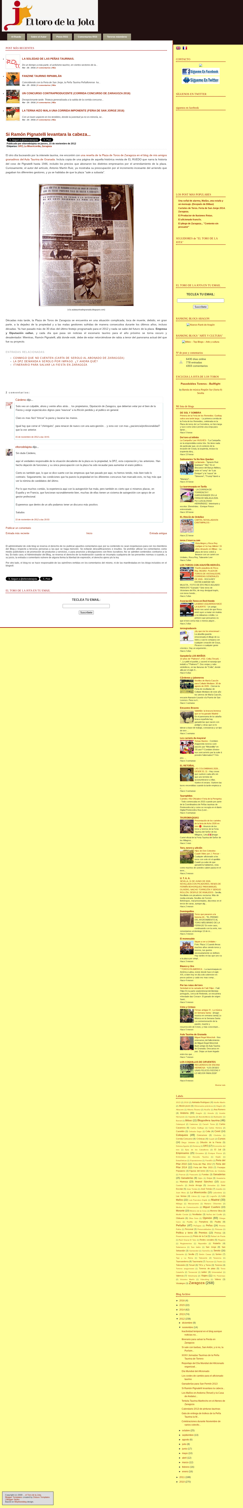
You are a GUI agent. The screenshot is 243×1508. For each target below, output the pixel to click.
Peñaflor (181, 1225)
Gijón (200, 1178)
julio (184, 1444)
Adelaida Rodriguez (201, 1102)
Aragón (199, 1113)
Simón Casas (205, 1254)
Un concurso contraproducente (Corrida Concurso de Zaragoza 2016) (76, 93)
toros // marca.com (190, 540)
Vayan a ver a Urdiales (205, 941)
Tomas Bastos (201, 741)
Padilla (190, 1222)
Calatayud (180, 1124)
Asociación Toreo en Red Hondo (197, 601)
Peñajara (197, 1226)
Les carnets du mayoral (193, 738)
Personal (189, 1229)
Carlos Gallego (197, 1128)
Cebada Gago (195, 1131)
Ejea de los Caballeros (196, 1150)
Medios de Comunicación (187, 1207)
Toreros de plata (207, 1268)
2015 (178, 1102)
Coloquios (182, 1134)
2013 (182, 1314)
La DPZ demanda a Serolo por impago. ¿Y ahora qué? (55, 361)
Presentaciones (183, 1236)
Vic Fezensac (219, 1276)
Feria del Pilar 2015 (203, 1167)
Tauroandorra (182, 1261)
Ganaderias (219, 1174)
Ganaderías (187, 1178)
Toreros (218, 1265)
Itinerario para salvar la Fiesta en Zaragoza (50, 364)
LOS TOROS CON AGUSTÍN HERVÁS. (200, 565)
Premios (203, 1232)
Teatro (219, 1261)
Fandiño (209, 1160)
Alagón (219, 1106)
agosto (185, 1439)
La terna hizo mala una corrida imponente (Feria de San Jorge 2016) (73, 110)
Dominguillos (187, 911)
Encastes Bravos (189, 708)
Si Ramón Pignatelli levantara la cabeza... (48, 134)
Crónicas (200, 1139)
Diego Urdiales (188, 1142)
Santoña (206, 1251)
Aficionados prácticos (203, 1106)
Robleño (217, 1243)
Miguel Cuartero (211, 1207)
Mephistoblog (20, 1502)
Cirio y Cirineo (187, 1007)
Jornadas (211, 1185)
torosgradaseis (188, 628)
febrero (185, 1467)
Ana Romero (219, 1109)
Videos (218, 1279)
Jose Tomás (192, 1189)
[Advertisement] (50, 375)
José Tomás (206, 1189)
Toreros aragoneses (185, 1269)
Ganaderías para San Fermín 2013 (200, 1383)
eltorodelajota (23, 446)
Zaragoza (47, 146)
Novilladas (197, 1214)
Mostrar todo (220, 1085)
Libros (194, 1196)
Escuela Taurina (201, 1157)
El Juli (217, 1149)
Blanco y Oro (187, 966)
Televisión (180, 1265)
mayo (185, 1453)
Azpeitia (191, 1117)
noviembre (187, 1327)
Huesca (184, 1181)
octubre (186, 1430)
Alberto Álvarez (193, 1110)
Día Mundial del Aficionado (195, 1371)
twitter (204, 1272)
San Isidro (196, 1247)
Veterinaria (192, 1276)
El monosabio (187, 938)
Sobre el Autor (39, 37)
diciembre (187, 1322)
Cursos (221, 1138)
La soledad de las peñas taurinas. (48, 58)
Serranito (180, 1254)
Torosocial (192, 1272)
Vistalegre (180, 1283)
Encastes (200, 1153)
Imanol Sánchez (204, 1181)
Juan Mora (181, 1193)
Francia (182, 1175)
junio (184, 1448)
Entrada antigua (158, 533)
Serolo (217, 1250)
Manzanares (193, 1204)
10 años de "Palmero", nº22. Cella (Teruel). (200, 659)
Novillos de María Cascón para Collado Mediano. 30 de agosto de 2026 (208, 683)
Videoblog (204, 1279)
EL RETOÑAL (187, 765)
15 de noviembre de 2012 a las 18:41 (32, 437)
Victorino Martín (187, 1279)
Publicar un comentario (18, 528)
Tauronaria (197, 1261)
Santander (194, 1251)
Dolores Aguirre (182, 1146)
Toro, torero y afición (191, 848)
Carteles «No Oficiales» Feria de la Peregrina (201, 799)
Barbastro (218, 1117)
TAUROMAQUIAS (189, 817)
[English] (179, 48)
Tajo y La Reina (184, 1258)
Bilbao (188, 1120)
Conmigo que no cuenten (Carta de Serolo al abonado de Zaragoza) (68, 358)
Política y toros (184, 1232)
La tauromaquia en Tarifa (193, 486)
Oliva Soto (193, 1218)
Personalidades (204, 1229)
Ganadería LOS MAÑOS (192, 656)
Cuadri (211, 1139)
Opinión (207, 1217)
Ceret (217, 1131)
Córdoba (217, 1135)
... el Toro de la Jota (32, 1495)
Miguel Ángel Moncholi (205, 1037)
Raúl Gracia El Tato (187, 1240)
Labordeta (217, 1193)
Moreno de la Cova (198, 1211)
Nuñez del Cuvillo (214, 1214)
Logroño (213, 1196)
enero (185, 1471)
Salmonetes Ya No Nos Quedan (197, 459)
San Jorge (211, 1247)
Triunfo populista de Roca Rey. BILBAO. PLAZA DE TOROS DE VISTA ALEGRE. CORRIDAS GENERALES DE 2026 (208, 573)
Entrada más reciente (17, 533)
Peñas (209, 1225)
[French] (186, 48)
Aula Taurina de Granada (193, 1034)
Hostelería (220, 1178)
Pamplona (203, 1222)
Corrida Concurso (184, 1139)
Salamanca (181, 1247)
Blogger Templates (13, 1497)
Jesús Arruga (195, 1185)
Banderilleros (204, 1117)
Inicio (89, 533)
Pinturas (218, 1229)
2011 (182, 1477)
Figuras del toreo (197, 1171)
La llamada (200, 462)
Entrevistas (181, 1157)
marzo (185, 1462)
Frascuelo (193, 1175)
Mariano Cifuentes (212, 1204)
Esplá (218, 1157)
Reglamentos (186, 1243)
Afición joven (184, 1106)
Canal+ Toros (209, 1124)
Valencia (180, 1276)
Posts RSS (62, 37)
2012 (182, 1318)
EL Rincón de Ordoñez (192, 517)
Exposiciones (196, 1160)
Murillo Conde (182, 1214)
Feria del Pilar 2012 (202, 1164)
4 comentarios (43, 102)
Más (54, 68)
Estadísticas (181, 1160)
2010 (182, 1481)
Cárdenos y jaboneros (192, 677)
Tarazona (217, 1258)
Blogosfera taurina (208, 1120)
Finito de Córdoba (217, 1171)
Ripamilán (202, 1243)
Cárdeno (20, 399)
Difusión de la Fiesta (210, 1142)
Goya (209, 1178)
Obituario (180, 1218)
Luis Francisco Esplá (198, 1200)
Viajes (204, 1275)
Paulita (218, 1222)
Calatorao (193, 1124)
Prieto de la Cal (200, 1236)
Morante (180, 1210)
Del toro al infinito (189, 437)
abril (184, 1458)
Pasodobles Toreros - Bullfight (200, 383)
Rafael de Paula (218, 1236)
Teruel (192, 1265)
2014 (182, 1309)
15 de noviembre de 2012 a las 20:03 (32, 519)
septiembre (188, 1435)
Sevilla (191, 1254)
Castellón (180, 1131)
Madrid (215, 1199)
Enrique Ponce (215, 1153)
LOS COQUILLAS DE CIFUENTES (198, 1062)
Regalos (221, 1240)
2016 (186, 1102)
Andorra (184, 1113)
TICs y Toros (205, 1265)
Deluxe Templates (41, 1497)
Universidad (217, 1272)
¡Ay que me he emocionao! (207, 631)
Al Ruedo (16, 37)
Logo (203, 1196)
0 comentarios (43, 68)
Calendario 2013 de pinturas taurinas (201, 1409)
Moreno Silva (216, 1211)
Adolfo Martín (219, 1102)
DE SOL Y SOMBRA (190, 412)
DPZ (20, 146)
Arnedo (210, 1113)
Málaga (179, 1204)
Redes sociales (207, 1240)
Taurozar (210, 1261)
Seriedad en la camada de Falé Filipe (197, 988)
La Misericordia (32, 146)
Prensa (218, 1233)
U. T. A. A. (185, 878)
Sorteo (218, 1254)
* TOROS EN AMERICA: (191, 969)
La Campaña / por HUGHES (193, 440)
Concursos (202, 1135)
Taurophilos (186, 796)
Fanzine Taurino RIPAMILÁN (42, 75)
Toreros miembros (117, 37)
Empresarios (182, 1153)
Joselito (219, 1189)
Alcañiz (207, 1110)
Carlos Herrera (215, 1128)
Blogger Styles (13, 1499)
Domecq (196, 1146)
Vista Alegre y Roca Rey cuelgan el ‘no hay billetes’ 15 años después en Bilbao (208, 546)
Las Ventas (181, 1196)
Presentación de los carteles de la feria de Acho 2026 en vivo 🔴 (208, 823)
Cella (208, 1131)
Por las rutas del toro (191, 985)
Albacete (180, 1110)
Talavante (203, 1258)
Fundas (205, 1174)
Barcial (179, 1121)
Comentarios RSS (87, 37)
